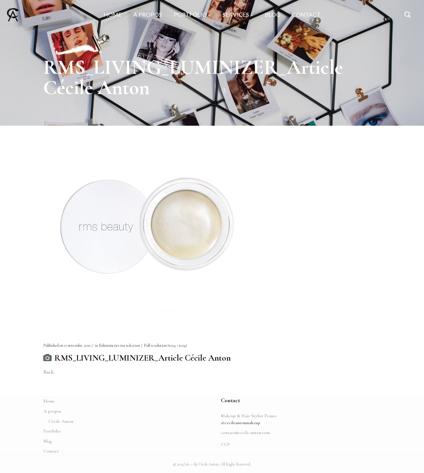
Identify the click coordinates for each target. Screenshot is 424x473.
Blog (48, 441)
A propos (52, 411)
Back (48, 372)
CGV (225, 444)
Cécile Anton (60, 421)
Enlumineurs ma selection (119, 345)
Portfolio (52, 431)
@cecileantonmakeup (240, 423)
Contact (51, 451)
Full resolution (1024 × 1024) (165, 345)
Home (49, 401)
